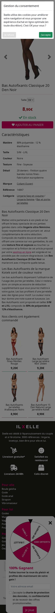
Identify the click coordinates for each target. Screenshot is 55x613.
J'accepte (46, 34)
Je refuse (9, 34)
